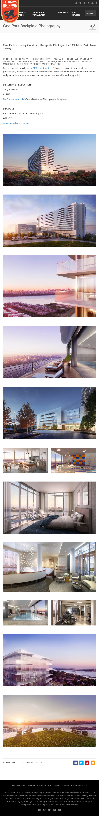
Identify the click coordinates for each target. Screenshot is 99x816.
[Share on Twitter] (81, 763)
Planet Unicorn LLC (84, 792)
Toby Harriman (9, 762)
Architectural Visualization (39, 13)
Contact (90, 13)
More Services (76, 13)
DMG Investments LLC (43, 68)
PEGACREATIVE (79, 785)
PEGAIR (31, 785)
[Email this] (93, 763)
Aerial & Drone (22, 13)
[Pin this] (87, 763)
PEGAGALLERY (44, 785)
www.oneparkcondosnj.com (16, 123)
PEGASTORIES (61, 785)
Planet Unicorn (19, 785)
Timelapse (63, 12)
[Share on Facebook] (75, 763)
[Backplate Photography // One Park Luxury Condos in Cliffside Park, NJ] (10, 11)
